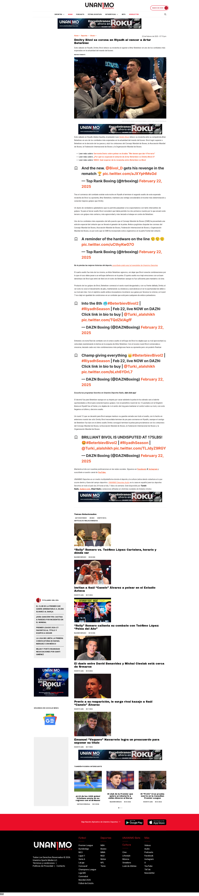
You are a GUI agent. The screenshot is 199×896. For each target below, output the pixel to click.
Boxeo (92, 36)
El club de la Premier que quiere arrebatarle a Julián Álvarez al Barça (120, 796)
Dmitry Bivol (124, 137)
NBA (103, 845)
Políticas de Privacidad (43, 866)
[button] (119, 808)
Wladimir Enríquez (80, 557)
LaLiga (81, 862)
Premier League (86, 845)
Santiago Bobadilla (83, 804)
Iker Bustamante (79, 54)
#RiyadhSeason (96, 309)
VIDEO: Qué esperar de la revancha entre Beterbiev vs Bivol (120, 160)
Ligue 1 (82, 855)
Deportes (84, 36)
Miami (70, 14)
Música (125, 859)
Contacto (61, 866)
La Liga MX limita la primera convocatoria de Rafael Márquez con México (49, 641)
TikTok (147, 869)
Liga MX (82, 873)
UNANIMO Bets (131, 837)
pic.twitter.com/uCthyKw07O (108, 244)
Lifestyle (126, 855)
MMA (103, 852)
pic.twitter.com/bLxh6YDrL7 (107, 372)
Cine (124, 852)
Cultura (126, 844)
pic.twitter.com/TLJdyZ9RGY (140, 448)
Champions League (87, 869)
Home (76, 36)
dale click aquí (130, 393)
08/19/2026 (89, 595)
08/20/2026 (92, 557)
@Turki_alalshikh (139, 314)
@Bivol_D (114, 168)
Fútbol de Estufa (95, 14)
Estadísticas (110, 14)
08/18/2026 (92, 633)
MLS (81, 852)
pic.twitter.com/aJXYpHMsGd (130, 173)
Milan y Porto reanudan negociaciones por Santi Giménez (48, 652)
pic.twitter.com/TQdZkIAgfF (107, 320)
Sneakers (126, 862)
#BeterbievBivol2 (123, 303)
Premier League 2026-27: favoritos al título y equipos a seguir (47, 630)
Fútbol (82, 837)
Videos (147, 845)
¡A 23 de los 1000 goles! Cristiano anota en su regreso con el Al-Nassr (88, 798)
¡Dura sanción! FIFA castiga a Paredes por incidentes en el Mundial (49, 619)
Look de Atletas (129, 866)
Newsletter (134, 14)
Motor (103, 859)
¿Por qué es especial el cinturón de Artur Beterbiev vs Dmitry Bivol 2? (124, 157)
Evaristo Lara (79, 595)
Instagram (149, 859)
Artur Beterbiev (81, 518)
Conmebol (83, 876)
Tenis (103, 866)
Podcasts (80, 14)
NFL (102, 862)
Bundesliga (84, 849)
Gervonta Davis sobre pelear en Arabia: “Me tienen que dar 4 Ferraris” (124, 153)
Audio (147, 849)
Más (146, 837)
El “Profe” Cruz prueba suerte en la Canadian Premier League (152, 796)
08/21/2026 (95, 804)
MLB (103, 855)
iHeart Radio (96, 489)
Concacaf (83, 866)
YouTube (148, 866)
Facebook (148, 855)
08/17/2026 (89, 709)
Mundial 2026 (85, 880)
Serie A (82, 859)
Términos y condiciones (44, 863)
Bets (124, 14)
